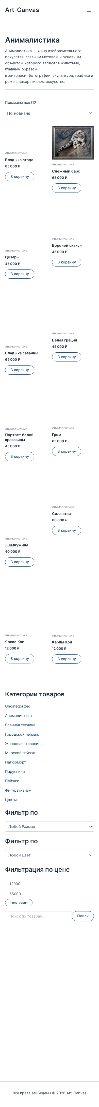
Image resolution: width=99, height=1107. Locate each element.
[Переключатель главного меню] (89, 10)
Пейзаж (12, 781)
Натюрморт (15, 762)
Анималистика (18, 715)
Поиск (83, 916)
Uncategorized (17, 706)
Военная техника (20, 725)
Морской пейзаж (20, 753)
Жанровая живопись (23, 743)
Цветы (11, 799)
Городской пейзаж (22, 734)
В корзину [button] (19, 176)
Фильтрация (19, 902)
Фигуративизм (18, 790)
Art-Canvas (22, 9)
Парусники (15, 771)
